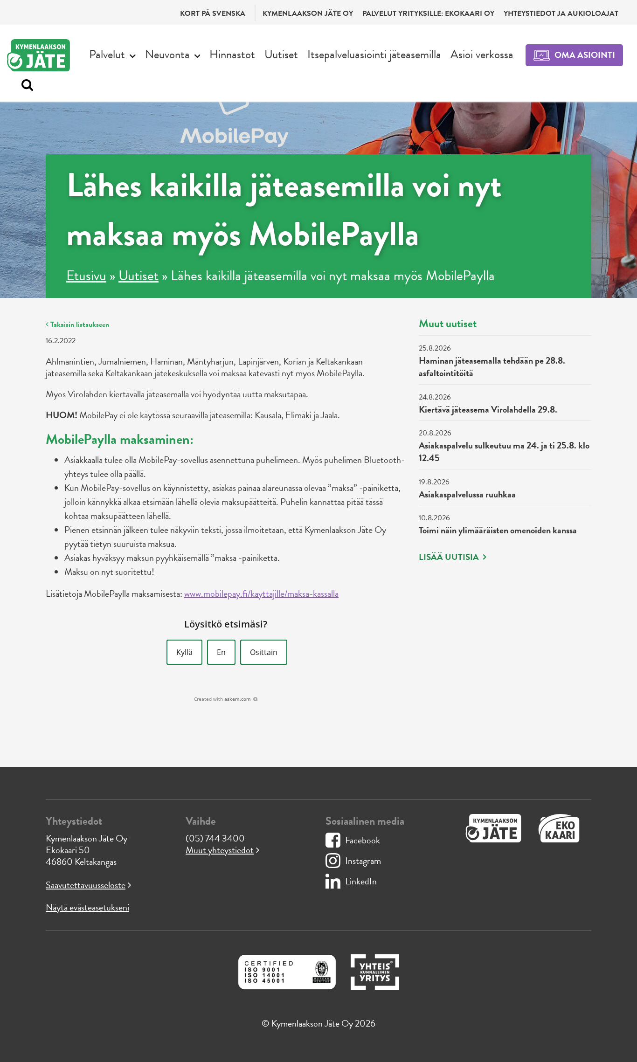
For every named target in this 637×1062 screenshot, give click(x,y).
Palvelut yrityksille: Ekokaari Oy (428, 13)
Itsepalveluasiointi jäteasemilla (374, 54)
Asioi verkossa (481, 54)
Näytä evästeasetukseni (87, 907)
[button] (184, 652)
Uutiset (281, 54)
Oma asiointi (584, 55)
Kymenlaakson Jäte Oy (308, 13)
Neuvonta (167, 54)
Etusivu (86, 275)
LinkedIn (361, 881)
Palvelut (107, 54)
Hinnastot (232, 54)
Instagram (363, 861)
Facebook (362, 840)
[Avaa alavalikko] (133, 55)
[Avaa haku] (25, 85)
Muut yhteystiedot (220, 850)
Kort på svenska (212, 13)
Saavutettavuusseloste (85, 885)
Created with (222, 699)
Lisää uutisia (450, 557)
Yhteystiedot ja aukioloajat (561, 13)
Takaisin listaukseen (78, 324)
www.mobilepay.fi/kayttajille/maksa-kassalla (261, 593)
